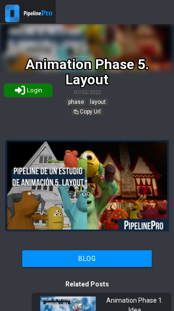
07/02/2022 (87, 92)
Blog (87, 258)
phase (76, 102)
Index (81, 52)
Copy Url (89, 111)
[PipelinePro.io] (12, 20)
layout (98, 102)
